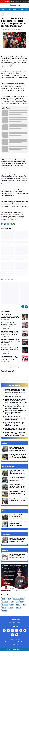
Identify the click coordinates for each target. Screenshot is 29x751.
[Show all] (26, 443)
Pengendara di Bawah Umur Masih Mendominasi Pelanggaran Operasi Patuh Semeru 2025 (17, 493)
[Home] (2, 14)
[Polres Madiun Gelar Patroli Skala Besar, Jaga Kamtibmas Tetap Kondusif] (25, 350)
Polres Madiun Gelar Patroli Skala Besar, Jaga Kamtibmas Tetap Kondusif (10, 349)
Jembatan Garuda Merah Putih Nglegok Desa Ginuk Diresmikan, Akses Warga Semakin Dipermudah (15, 424)
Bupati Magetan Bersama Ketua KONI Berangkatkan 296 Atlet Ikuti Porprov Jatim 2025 (17, 539)
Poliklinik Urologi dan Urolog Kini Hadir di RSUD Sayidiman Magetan (17, 523)
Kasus (14, 9)
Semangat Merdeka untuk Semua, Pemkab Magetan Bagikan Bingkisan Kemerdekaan (15, 412)
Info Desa (20, 9)
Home (2, 9)
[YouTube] (16, 630)
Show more (14, 366)
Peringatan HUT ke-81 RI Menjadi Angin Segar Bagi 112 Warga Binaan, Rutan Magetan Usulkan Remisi (15, 434)
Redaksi (11, 639)
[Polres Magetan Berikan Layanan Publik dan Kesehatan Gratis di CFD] (5, 517)
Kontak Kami (17, 639)
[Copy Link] (13, 224)
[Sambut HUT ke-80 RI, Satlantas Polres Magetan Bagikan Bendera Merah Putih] (5, 487)
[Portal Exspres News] (14, 5)
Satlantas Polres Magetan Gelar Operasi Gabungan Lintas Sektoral (17, 479)
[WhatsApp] (11, 224)
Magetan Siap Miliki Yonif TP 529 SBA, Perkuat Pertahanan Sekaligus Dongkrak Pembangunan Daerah (16, 390)
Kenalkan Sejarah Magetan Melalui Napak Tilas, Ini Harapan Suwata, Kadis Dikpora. (17, 556)
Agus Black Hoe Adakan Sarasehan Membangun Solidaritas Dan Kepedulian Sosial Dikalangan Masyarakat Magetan (17, 448)
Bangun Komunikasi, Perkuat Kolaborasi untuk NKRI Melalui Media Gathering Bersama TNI (10, 332)
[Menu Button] (2, 5)
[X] (5, 224)
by (11, 649)
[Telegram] (8, 224)
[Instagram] (12, 630)
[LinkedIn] (12, 634)
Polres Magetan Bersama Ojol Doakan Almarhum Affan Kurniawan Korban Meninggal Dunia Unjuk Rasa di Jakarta (17, 472)
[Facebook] (2, 224)
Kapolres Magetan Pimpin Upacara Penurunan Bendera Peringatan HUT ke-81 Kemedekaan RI (10, 358)
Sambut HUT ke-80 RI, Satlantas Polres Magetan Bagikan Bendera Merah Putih (17, 486)
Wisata (8, 9)
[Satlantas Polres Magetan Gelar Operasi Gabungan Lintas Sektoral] (5, 480)
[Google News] (20, 630)
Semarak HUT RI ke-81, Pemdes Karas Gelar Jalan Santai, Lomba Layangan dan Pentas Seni (10, 324)
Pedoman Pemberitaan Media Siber (14, 642)
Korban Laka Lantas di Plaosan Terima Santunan (17, 499)
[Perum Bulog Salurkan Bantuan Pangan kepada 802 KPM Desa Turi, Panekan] (25, 342)
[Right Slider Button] (27, 9)
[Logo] (14, 619)
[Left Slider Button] (22, 306)
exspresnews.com (17, 649)
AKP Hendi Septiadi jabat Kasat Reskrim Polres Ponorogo (14, 395)
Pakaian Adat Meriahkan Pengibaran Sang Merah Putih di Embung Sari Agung (15, 418)
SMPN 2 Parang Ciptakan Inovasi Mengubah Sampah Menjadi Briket (15, 429)
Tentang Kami (14, 644)
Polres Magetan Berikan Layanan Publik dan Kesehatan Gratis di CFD (16, 516)
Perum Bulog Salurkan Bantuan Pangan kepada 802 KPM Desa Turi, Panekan (10, 341)
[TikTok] (24, 630)
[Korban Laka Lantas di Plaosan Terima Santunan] (5, 501)
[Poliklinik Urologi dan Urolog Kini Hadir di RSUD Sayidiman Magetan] (5, 524)
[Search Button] (27, 5)
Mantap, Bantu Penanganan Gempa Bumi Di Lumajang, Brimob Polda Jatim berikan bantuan (17, 456)
